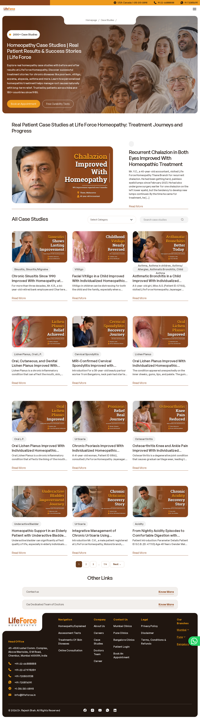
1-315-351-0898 (139, 2)
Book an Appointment (23, 103)
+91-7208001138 (24, 676)
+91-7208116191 (23, 682)
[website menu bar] (194, 9)
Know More (166, 591)
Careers (99, 633)
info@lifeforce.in (25, 694)
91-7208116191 (191, 2)
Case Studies (107, 20)
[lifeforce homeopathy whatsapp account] (194, 641)
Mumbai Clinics (122, 626)
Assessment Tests (69, 633)
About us (99, 626)
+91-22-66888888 (25, 663)
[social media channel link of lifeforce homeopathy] (85, 710)
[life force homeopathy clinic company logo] (24, 624)
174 (105, 564)
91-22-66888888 (166, 2)
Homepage (91, 20)
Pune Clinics (120, 633)
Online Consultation (70, 650)
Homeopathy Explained (72, 626)
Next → (117, 564)
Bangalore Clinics (124, 639)
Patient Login (121, 646)
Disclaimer (147, 633)
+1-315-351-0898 (24, 688)
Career (98, 661)
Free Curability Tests (58, 103)
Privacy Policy (149, 626)
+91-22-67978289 (25, 670)
